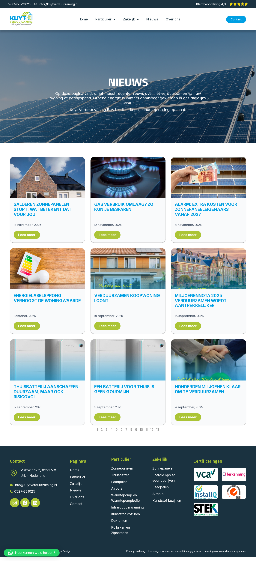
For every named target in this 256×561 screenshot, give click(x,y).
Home (83, 19)
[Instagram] (14, 502)
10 (141, 429)
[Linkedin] (35, 502)
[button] (32, 553)
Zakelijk (129, 19)
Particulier (103, 19)
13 (157, 429)
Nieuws (152, 19)
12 (151, 429)
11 (147, 429)
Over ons (173, 19)
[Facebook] (25, 502)
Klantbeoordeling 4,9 (211, 4)
